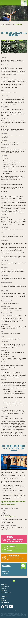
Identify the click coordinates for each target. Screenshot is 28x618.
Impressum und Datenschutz (14, 610)
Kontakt (3, 598)
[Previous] (3, 13)
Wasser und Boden (9, 24)
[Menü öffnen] (2, 3)
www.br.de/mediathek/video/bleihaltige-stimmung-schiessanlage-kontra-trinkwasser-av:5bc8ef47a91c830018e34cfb (13, 503)
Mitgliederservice (5, 602)
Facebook (5, 573)
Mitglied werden (5, 586)
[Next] (24, 13)
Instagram (5, 571)
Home (2, 24)
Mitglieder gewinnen (6, 592)
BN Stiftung (4, 590)
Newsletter (4, 600)
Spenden (4, 588)
